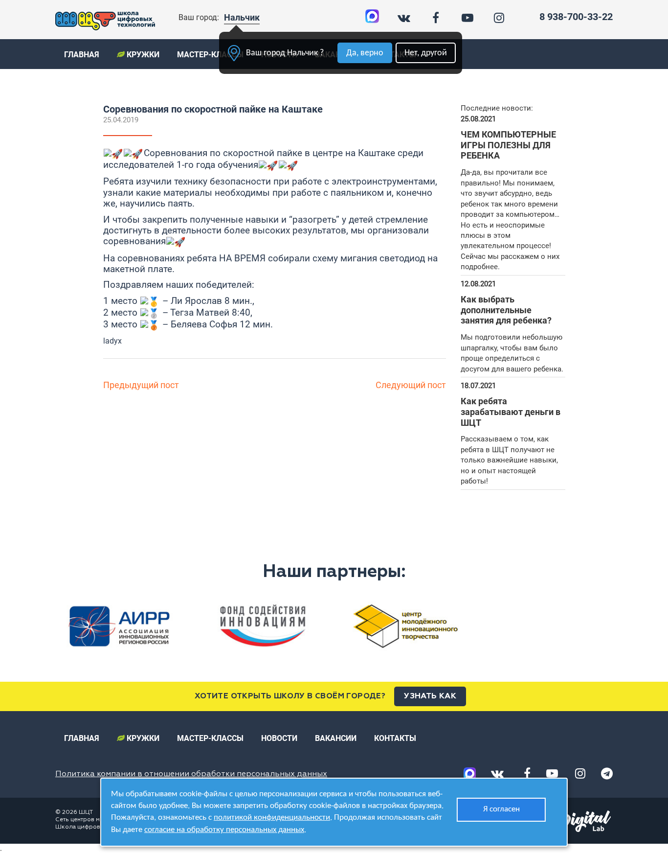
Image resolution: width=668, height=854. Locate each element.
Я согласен (501, 809)
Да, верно (364, 53)
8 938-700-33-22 (576, 17)
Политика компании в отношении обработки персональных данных (191, 774)
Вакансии (335, 738)
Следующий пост (411, 385)
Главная (81, 54)
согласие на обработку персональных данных (224, 830)
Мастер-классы (210, 54)
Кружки (142, 54)
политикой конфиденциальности (272, 817)
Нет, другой (425, 53)
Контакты (395, 738)
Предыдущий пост (141, 385)
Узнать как (430, 696)
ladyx (112, 341)
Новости (279, 738)
